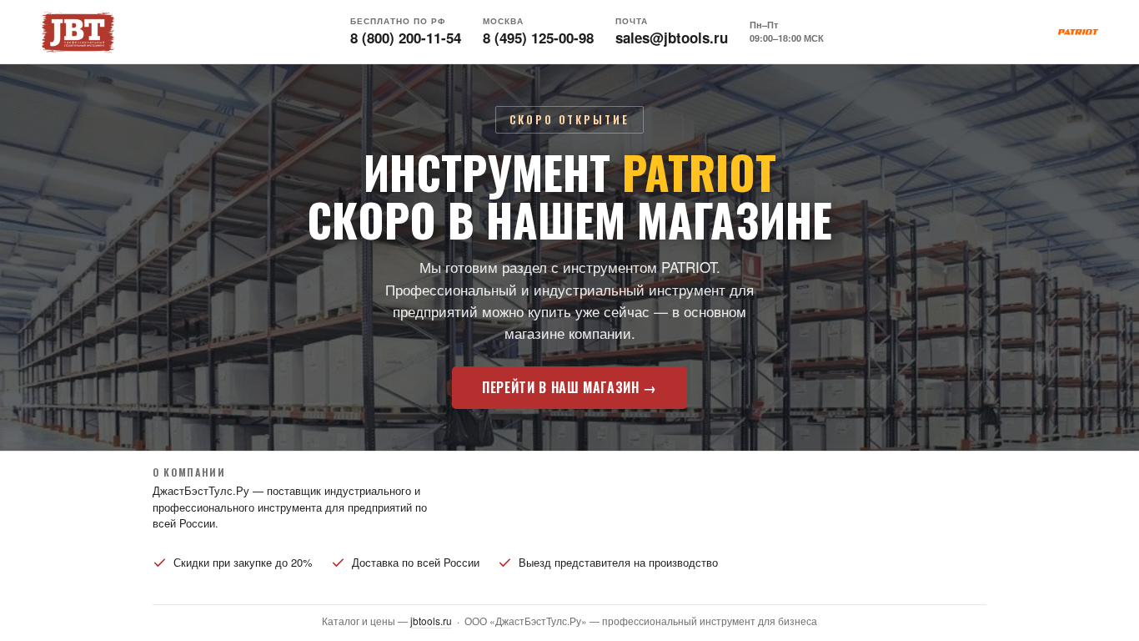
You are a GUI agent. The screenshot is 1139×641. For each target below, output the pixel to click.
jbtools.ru (431, 620)
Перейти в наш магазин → (569, 387)
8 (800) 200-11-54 (405, 38)
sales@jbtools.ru (671, 38)
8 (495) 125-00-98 (538, 38)
